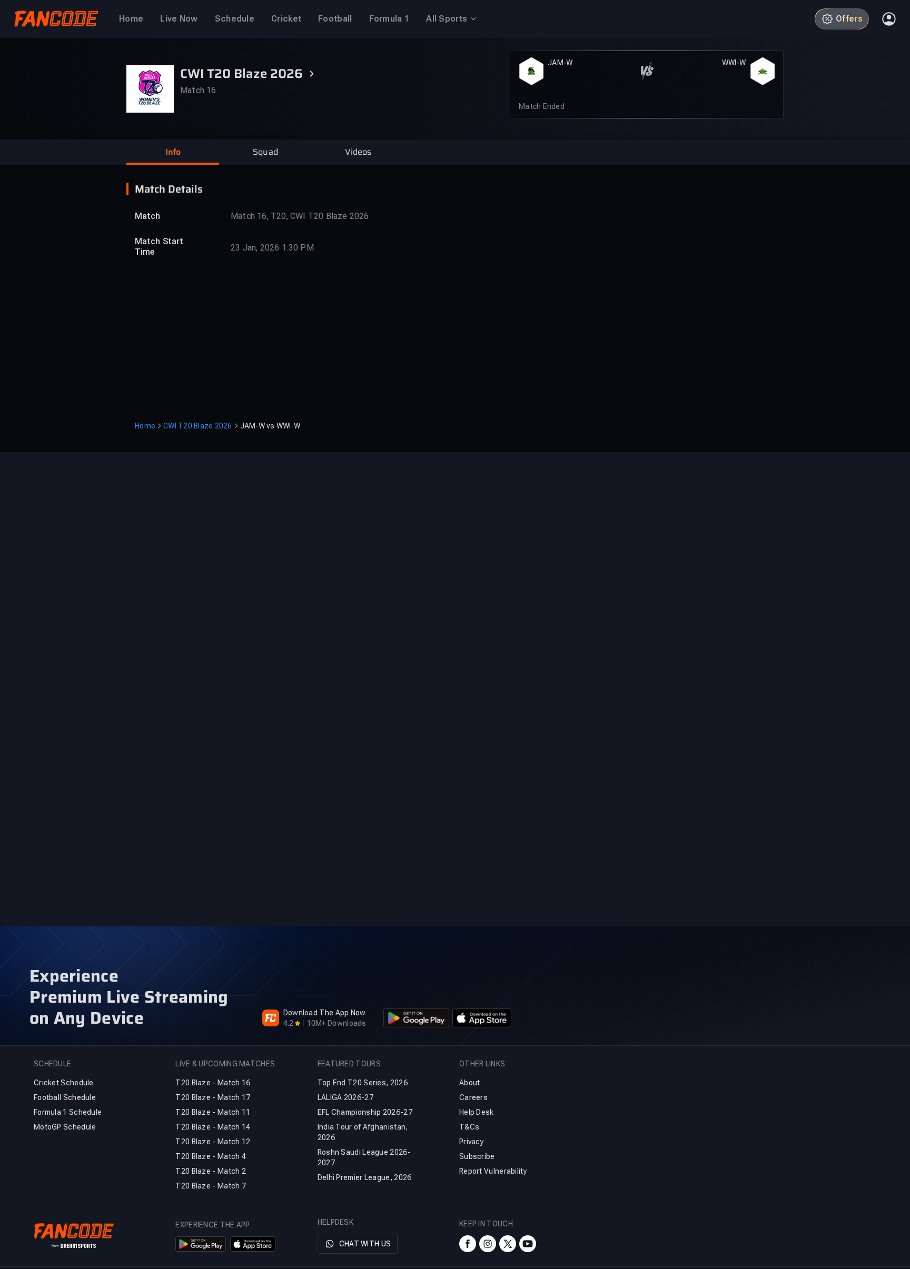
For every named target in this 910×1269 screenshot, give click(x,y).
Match (148, 216)
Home (145, 426)
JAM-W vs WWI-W (270, 426)
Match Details (169, 189)
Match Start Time (159, 246)
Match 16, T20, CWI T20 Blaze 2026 (300, 216)
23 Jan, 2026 (255, 248)
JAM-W (560, 62)
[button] (172, 152)
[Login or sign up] (889, 19)
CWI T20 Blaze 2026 (197, 426)
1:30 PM (297, 248)
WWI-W (734, 62)
